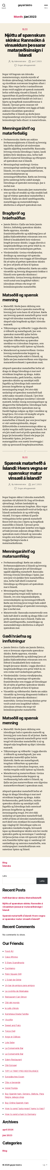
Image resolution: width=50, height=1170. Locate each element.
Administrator (20, 61)
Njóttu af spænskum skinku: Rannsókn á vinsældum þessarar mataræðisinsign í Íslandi (25, 45)
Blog (25, 29)
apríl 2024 (7, 1129)
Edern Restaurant (13, 1059)
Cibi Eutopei (11, 1065)
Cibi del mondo (12, 1002)
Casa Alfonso (11, 957)
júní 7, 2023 (37, 61)
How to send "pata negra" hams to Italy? (25, 1108)
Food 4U (9, 951)
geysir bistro (25, 5)
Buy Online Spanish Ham (17, 1103)
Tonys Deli (10, 1031)
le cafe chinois (12, 1008)
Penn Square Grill (13, 974)
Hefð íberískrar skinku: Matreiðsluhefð (21, 898)
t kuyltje (9, 1019)
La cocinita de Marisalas (17, 991)
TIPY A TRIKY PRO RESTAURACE (21, 1071)
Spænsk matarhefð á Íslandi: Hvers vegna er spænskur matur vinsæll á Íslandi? (25, 471)
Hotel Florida (11, 1088)
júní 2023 (7, 1135)
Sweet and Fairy (13, 1025)
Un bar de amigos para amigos (20, 985)
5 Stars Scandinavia (14, 962)
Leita (4, 876)
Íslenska (6, 866)
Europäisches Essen (14, 1076)
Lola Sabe (10, 1042)
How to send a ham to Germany (20, 1114)
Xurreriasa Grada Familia (17, 1014)
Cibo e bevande (12, 1082)
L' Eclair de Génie (13, 979)
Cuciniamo (10, 968)
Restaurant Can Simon (16, 997)
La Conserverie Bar (14, 1048)
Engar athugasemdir (26, 65)
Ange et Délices (12, 1037)
